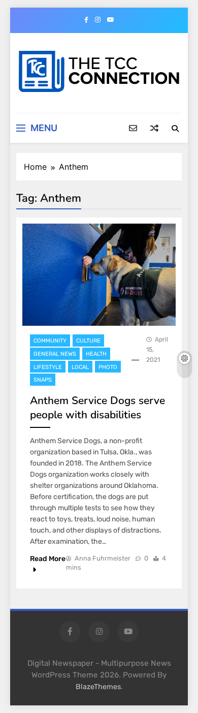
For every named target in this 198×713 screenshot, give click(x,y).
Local (80, 367)
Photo (107, 367)
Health (96, 354)
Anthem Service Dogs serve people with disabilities (97, 407)
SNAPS (43, 380)
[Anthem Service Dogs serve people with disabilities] (99, 275)
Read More (47, 558)
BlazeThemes (98, 687)
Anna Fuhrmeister (102, 558)
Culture (88, 340)
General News (55, 354)
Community (50, 340)
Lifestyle (48, 367)
